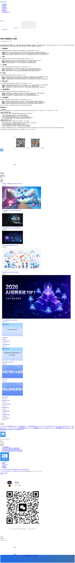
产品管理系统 (43, 426)
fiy (0, 41)
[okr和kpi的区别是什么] (12, 395)
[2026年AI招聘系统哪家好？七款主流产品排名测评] (36, 318)
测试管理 (17, 469)
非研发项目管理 (4, 4)
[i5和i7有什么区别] (12, 377)
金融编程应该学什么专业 (6, 400)
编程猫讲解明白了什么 (5, 407)
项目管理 (60, 428)
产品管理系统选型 (49, 426)
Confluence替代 (3, 426)
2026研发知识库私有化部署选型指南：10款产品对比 (10, 245)
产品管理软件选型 (56, 426)
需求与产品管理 (4, 8)
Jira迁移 (22, 426)
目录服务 (25, 469)
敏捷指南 (3, 463)
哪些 (64, 426)
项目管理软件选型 (20, 429)
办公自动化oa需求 (5, 337)
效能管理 (14, 469)
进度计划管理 (4, 7)
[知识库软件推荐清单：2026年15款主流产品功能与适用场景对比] (21, 208)
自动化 (22, 469)
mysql (27, 426)
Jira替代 (11, 426)
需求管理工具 (47, 428)
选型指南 (37, 428)
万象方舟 (28, 469)
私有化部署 (22, 428)
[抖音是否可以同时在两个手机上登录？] (12, 360)
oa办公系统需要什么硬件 (6, 344)
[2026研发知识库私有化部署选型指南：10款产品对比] (12, 243)
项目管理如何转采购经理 (6, 414)
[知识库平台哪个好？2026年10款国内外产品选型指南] (21, 270)
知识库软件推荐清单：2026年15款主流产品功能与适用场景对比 (12, 210)
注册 (2, 20)
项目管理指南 (4, 467)
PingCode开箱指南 (5, 464)
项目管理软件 (12, 429)
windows (39, 426)
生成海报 (14, 164)
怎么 (71, 426)
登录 (1, 20)
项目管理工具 (68, 428)
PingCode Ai (4, 11)
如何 (68, 426)
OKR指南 (3, 465)
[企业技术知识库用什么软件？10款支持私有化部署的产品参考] (12, 226)
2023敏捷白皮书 (4, 462)
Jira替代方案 (4, 6)
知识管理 (3, 9)
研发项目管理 (4, 5)
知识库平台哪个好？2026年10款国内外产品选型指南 (10, 272)
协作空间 (20, 469)
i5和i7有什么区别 (4, 379)
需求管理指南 (4, 466)
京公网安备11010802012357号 (11, 471)
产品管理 (8, 469)
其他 (10, 41)
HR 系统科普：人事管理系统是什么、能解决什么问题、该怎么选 (12, 183)
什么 (61, 426)
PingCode (33, 426)
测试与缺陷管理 (4, 10)
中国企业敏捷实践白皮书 (6, 12)
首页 (4, 29)
